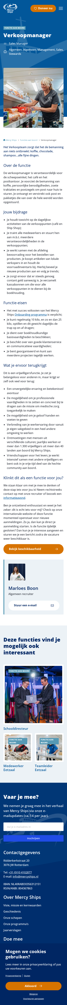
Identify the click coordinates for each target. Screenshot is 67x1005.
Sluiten (27, 976)
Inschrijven (33, 838)
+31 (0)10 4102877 (20, 872)
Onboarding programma (31, 315)
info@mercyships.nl (25, 876)
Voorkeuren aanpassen (33, 999)
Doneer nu (45, 8)
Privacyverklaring (13, 976)
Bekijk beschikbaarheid (25, 549)
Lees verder (33, 697)
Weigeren (33, 994)
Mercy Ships (11, 140)
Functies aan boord (28, 140)
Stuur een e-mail (25, 605)
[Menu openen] (61, 8)
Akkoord (30, 986)
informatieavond (14, 498)
